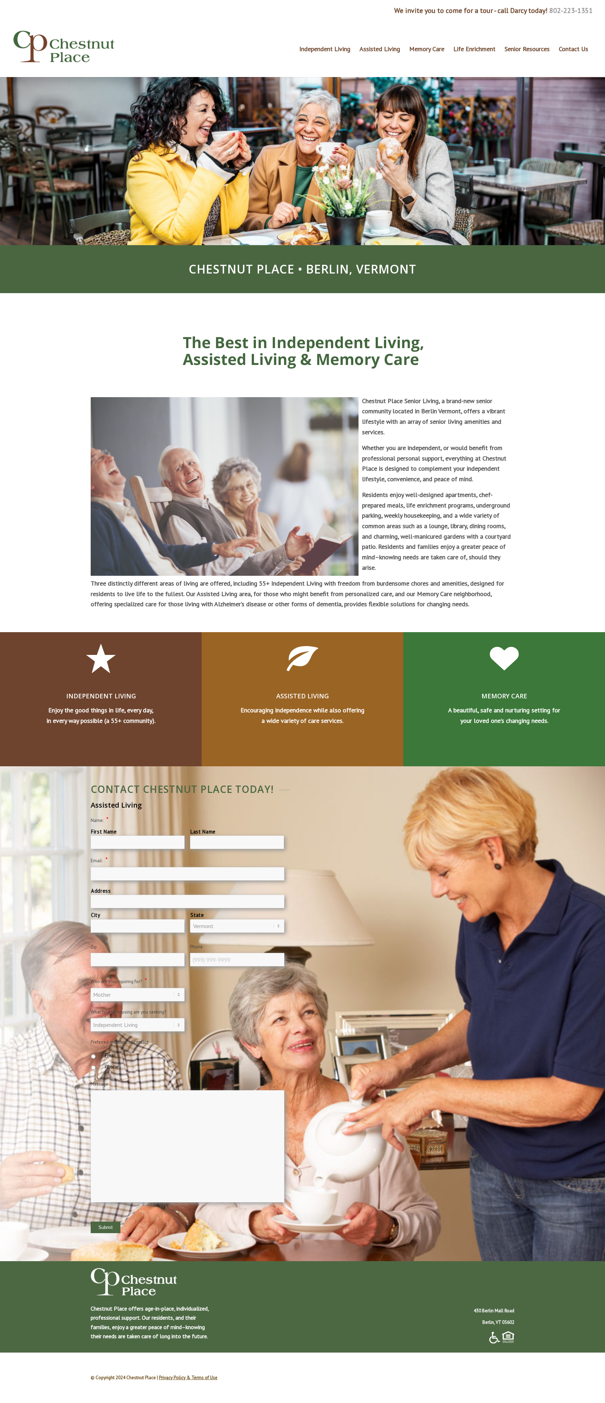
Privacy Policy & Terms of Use (188, 1378)
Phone (112, 1066)
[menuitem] (325, 49)
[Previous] (15, 158)
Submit (105, 1227)
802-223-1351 (571, 10)
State (197, 915)
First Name (104, 831)
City (95, 915)
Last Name (203, 831)
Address (101, 890)
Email (110, 1055)
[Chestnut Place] (64, 49)
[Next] (589, 158)
